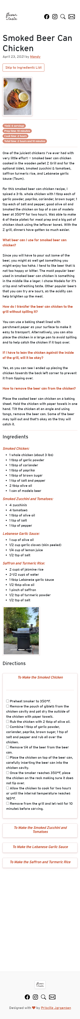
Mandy (35, 57)
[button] (5, 630)
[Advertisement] (40, 919)
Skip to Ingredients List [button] (23, 67)
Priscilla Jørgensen (56, 1008)
